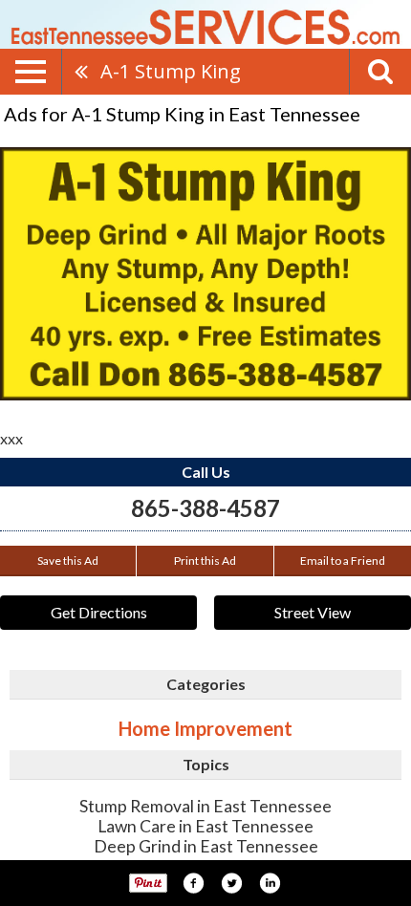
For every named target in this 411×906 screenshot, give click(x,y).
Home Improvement (205, 728)
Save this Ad (67, 560)
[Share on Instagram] (269, 883)
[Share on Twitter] (231, 883)
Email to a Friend (342, 560)
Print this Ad (205, 560)
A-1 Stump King (170, 71)
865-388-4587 (205, 508)
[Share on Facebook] (193, 883)
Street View (312, 612)
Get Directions (99, 612)
